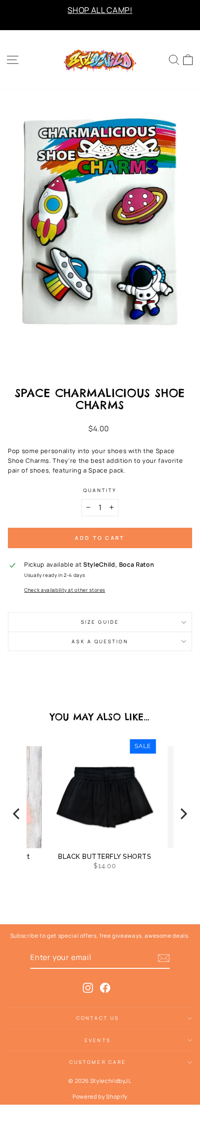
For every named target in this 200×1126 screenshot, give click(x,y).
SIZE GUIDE (100, 622)
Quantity (100, 490)
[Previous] (17, 814)
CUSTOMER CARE (97, 1062)
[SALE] (78, 797)
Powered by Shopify (100, 1096)
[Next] (182, 814)
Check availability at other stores (64, 590)
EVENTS (98, 1040)
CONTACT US (98, 1018)
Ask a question (100, 641)
